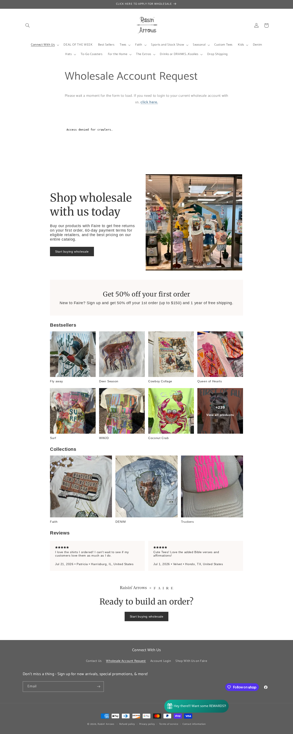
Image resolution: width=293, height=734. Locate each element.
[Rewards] (196, 706)
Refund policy (127, 724)
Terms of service (168, 724)
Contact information (194, 724)
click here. (149, 102)
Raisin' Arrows (106, 724)
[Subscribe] (98, 686)
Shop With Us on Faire (191, 661)
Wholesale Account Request (126, 661)
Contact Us (94, 661)
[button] (28, 25)
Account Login (160, 661)
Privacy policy (147, 724)
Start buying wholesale (72, 251)
